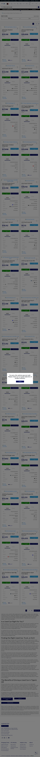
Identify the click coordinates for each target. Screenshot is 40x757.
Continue (20, 381)
